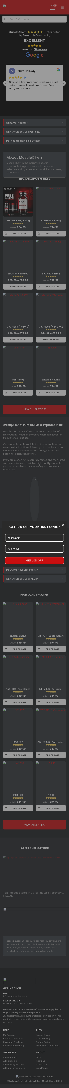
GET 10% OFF (34, 560)
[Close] (63, 525)
